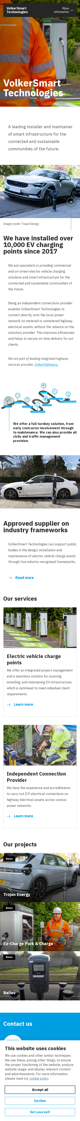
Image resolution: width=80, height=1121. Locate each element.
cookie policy (38, 1078)
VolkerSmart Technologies (17, 10)
